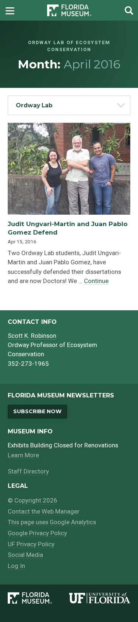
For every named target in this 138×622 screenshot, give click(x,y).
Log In (16, 565)
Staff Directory (28, 471)
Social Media (25, 554)
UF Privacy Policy (31, 544)
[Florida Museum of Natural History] (38, 598)
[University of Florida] (99, 598)
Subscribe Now (37, 411)
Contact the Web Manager (43, 511)
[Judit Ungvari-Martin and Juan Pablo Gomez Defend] (69, 127)
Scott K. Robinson (32, 335)
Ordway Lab (34, 105)
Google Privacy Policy (37, 533)
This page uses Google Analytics (52, 522)
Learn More (23, 455)
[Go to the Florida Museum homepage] (69, 10)
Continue (96, 281)
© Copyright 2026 (32, 500)
